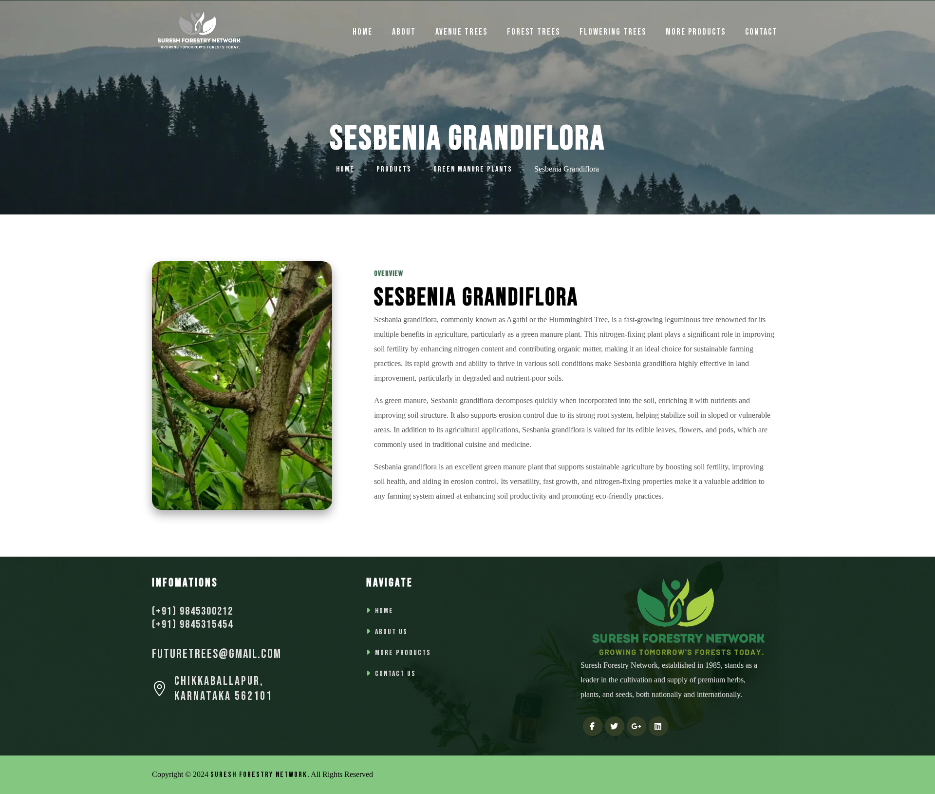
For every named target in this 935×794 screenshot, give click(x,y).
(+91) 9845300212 (192, 611)
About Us (391, 632)
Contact (761, 32)
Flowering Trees (613, 32)
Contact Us (395, 673)
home (363, 32)
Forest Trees (533, 32)
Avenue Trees (461, 32)
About (404, 32)
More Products (696, 32)
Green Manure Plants (472, 169)
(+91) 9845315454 (192, 624)
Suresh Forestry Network (258, 774)
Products (393, 169)
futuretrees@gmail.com (216, 654)
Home (345, 169)
